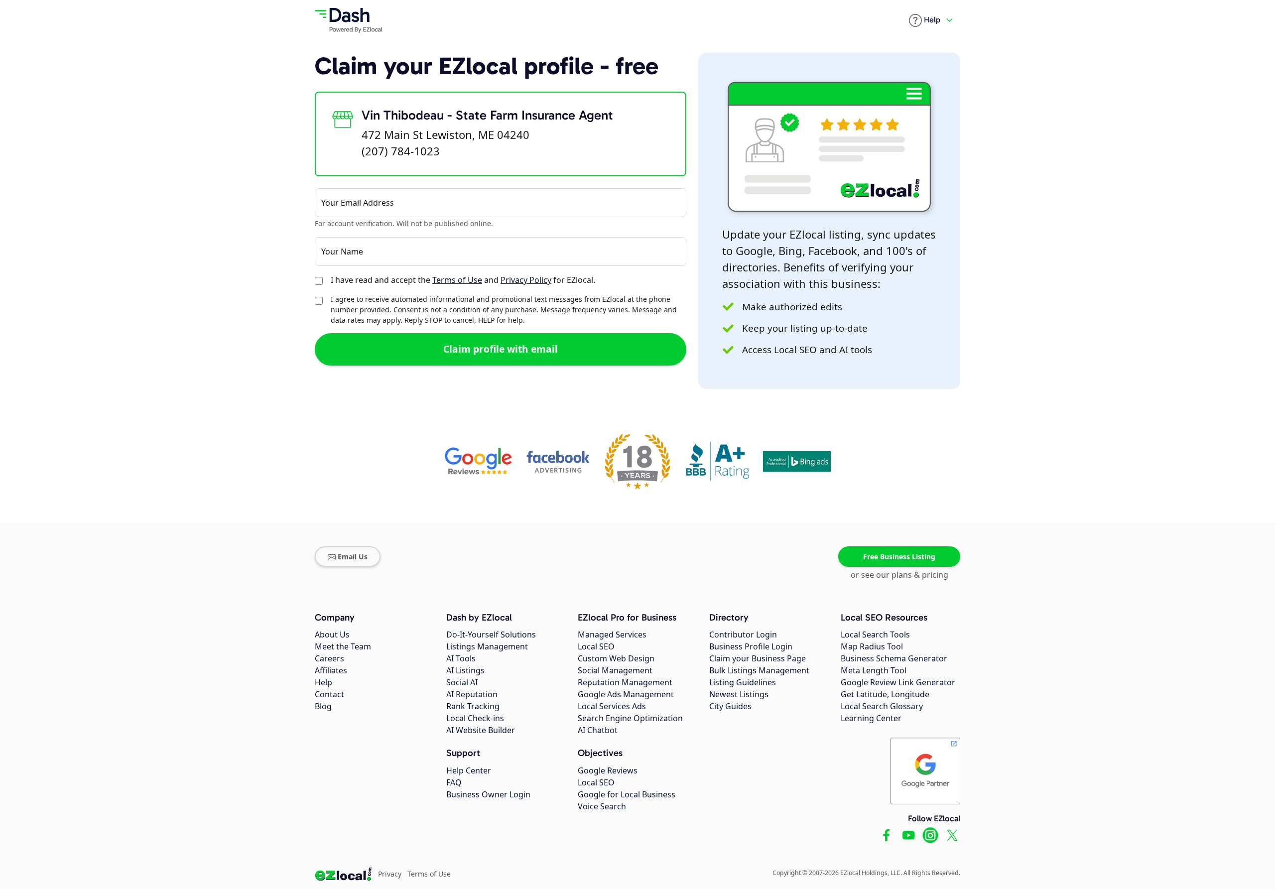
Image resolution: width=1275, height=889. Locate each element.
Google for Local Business (626, 794)
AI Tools (461, 658)
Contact (329, 694)
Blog (323, 706)
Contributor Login (743, 634)
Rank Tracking (473, 706)
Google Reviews (608, 770)
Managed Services (612, 634)
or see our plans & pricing (899, 574)
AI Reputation (472, 694)
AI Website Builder (480, 730)
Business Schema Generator (894, 658)
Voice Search (602, 806)
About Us (332, 634)
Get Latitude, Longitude (885, 694)
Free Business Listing (899, 556)
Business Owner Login (488, 794)
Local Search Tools (875, 634)
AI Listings (465, 670)
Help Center (468, 770)
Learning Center (871, 718)
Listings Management (487, 646)
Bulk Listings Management (759, 670)
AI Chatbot (598, 730)
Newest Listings (738, 694)
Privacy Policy (526, 279)
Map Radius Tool (872, 646)
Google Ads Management (626, 694)
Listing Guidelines (742, 682)
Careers (329, 658)
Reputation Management (625, 682)
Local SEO (596, 646)
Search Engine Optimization (630, 718)
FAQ (454, 782)
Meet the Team (343, 646)
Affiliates (331, 670)
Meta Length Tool (873, 670)
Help (323, 682)
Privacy (389, 874)
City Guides (730, 706)
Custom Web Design (616, 658)
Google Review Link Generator (898, 682)
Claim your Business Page (757, 658)
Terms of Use (457, 279)
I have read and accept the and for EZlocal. (463, 279)
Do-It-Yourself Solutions (491, 634)
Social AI (462, 682)
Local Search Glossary (882, 706)
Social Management (615, 670)
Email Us (353, 556)
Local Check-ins (475, 718)
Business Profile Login (750, 646)
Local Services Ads (612, 706)
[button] (924, 20)
